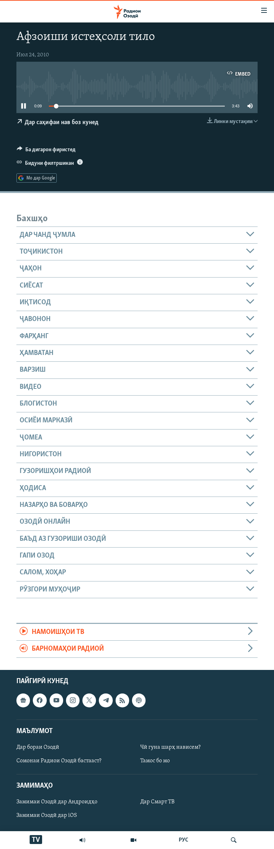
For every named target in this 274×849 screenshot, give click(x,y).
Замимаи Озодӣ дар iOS (46, 815)
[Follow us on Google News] (23, 700)
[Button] (46, 151)
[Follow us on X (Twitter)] (89, 700)
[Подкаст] (139, 700)
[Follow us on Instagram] (73, 700)
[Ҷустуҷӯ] (233, 840)
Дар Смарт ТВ (157, 802)
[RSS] (122, 700)
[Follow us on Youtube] (56, 700)
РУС (183, 840)
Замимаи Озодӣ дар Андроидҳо (56, 802)
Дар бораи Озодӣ (37, 747)
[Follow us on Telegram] (105, 700)
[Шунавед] (82, 840)
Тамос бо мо (155, 761)
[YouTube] (133, 840)
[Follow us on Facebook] (39, 700)
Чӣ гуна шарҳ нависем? (170, 747)
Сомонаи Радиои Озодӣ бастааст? (58, 761)
